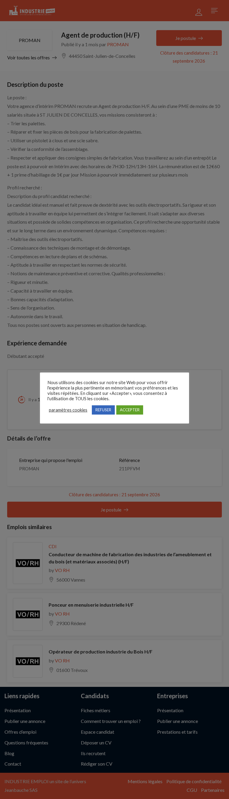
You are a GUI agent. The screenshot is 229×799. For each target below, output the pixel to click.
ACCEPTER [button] (130, 409)
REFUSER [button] (103, 409)
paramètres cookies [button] (68, 409)
